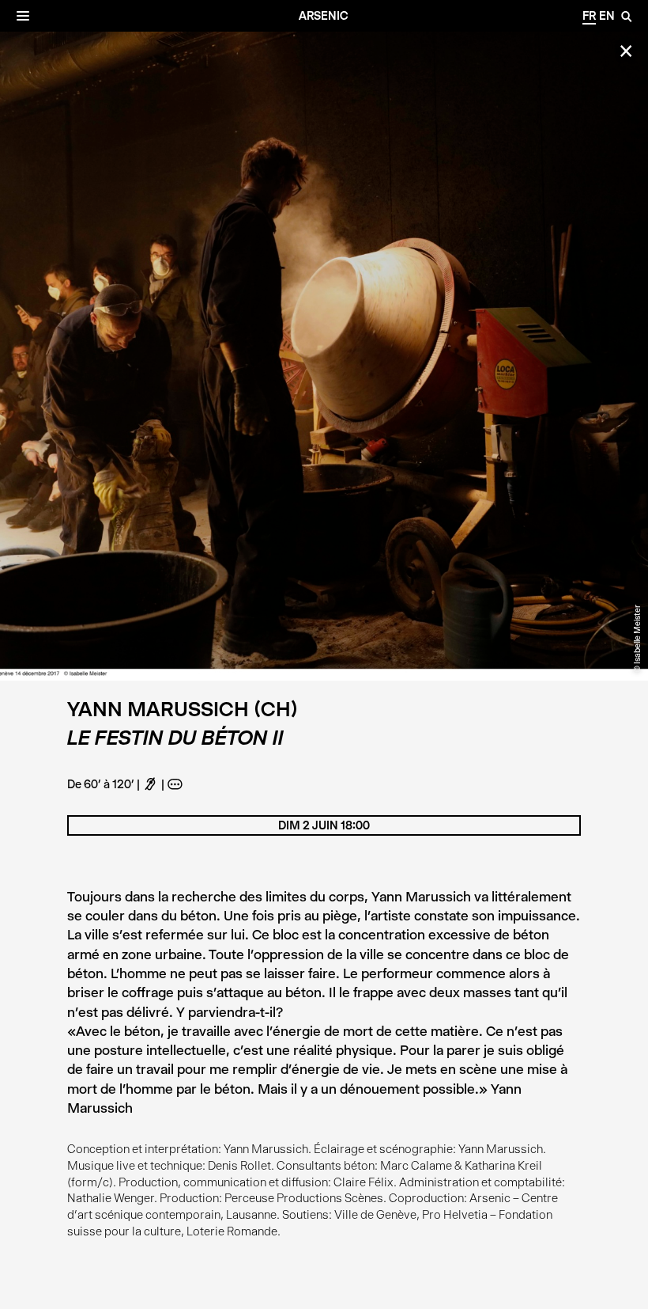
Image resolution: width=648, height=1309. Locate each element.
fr (589, 16)
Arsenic (323, 16)
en (607, 16)
